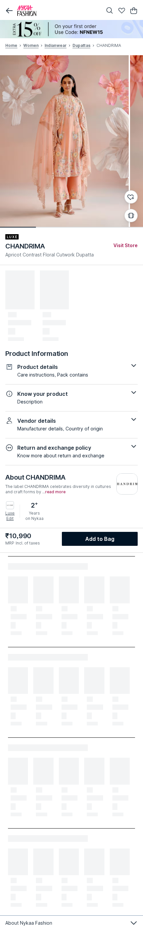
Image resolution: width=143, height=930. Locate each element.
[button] (9, 11)
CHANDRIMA (25, 246)
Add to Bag (100, 539)
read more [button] (55, 492)
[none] (71, 29)
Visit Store (125, 245)
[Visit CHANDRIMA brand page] (127, 484)
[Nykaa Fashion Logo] (58, 10)
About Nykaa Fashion (28, 923)
